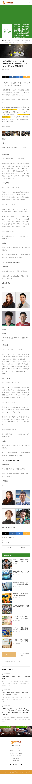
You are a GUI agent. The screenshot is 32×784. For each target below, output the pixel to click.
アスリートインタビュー (16, 750)
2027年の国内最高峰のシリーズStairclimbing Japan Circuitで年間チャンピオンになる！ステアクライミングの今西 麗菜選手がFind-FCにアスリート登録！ (15, 711)
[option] (8, 731)
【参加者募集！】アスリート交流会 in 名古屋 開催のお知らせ (16, 677)
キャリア (6, 540)
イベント (10, 540)
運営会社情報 (16, 761)
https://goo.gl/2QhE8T (14, 262)
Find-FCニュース (7, 669)
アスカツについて (16, 745)
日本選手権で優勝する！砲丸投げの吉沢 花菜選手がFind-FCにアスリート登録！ (16, 693)
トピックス (16, 748)
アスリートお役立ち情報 (16, 753)
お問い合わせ (16, 758)
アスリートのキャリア (7, 31)
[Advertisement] (16, 15)
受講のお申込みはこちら (8, 527)
